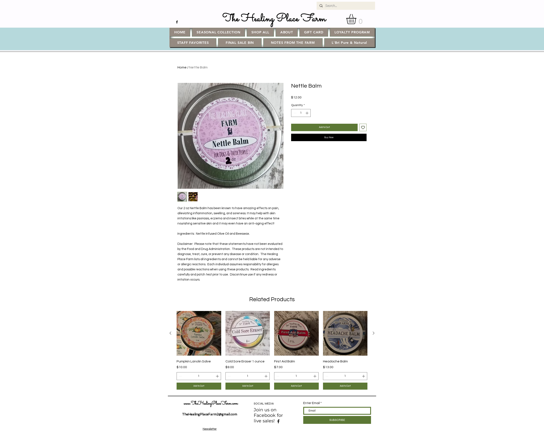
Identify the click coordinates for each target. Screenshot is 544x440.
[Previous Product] (170, 333)
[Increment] (307, 113)
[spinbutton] (301, 113)
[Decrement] (294, 113)
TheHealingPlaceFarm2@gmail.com (209, 414)
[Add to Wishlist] (363, 127)
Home (182, 67)
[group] (272, 350)
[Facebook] (278, 421)
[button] (357, 19)
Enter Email (311, 403)
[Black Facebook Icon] (177, 22)
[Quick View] (199, 333)
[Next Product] (373, 333)
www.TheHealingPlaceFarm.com (211, 403)
